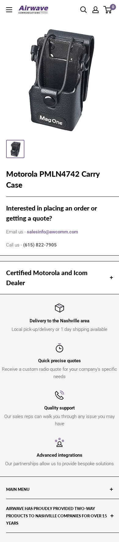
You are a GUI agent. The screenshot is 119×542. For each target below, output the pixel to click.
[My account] (95, 9)
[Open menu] (9, 9)
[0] (108, 9)
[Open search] (83, 9)
